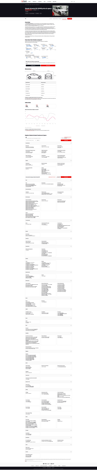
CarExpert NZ (64, 465)
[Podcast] (53, 463)
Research (34, 1)
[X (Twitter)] (50, 463)
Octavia (33, 4)
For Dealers (50, 465)
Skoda (30, 4)
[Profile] (74, 1)
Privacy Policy (44, 467)
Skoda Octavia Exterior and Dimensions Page (32, 98)
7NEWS (59, 465)
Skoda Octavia (30, 23)
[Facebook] (45, 463)
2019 (34, 4)
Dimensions (60, 18)
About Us (32, 465)
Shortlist (39, 1)
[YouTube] (43, 463)
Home (26, 4)
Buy (44, 1)
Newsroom (37, 465)
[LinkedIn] (51, 463)
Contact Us (55, 465)
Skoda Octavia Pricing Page (30, 130)
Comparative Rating (55, 18)
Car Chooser (49, 1)
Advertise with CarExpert (43, 465)
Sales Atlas (54, 1)
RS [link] (39, 4)
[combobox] (30, 140)
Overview (51, 18)
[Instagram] (46, 463)
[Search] (73, 1)
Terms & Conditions (49, 467)
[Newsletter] (71, 1)
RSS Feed (53, 467)
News (29, 1)
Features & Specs (64, 18)
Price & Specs (37, 4)
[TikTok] (48, 463)
